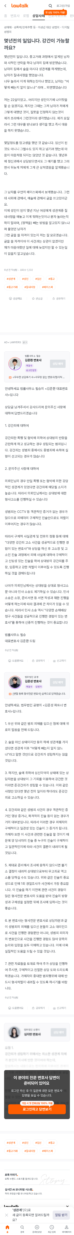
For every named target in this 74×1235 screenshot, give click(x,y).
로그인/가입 (63, 5)
